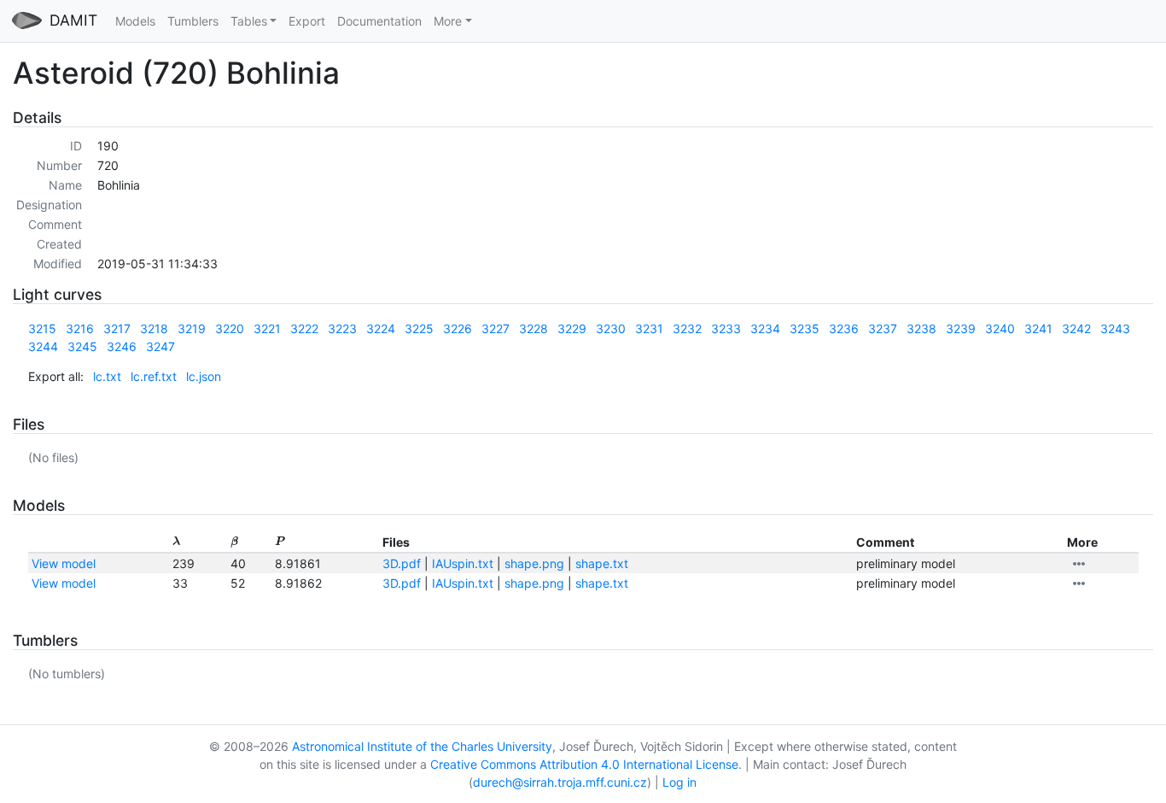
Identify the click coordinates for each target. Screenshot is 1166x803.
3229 (571, 328)
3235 (804, 328)
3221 (267, 328)
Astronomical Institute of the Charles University (422, 746)
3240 (1000, 328)
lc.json (203, 376)
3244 (43, 346)
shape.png (534, 563)
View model (64, 563)
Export (307, 21)
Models (135, 21)
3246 (122, 346)
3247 (160, 346)
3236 (844, 328)
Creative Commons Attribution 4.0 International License (584, 764)
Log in (679, 782)
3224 (380, 328)
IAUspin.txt (462, 563)
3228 (533, 328)
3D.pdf (401, 563)
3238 (921, 328)
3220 (229, 328)
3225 (419, 328)
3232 (687, 328)
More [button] (448, 21)
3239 (961, 328)
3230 (611, 328)
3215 (42, 328)
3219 (192, 328)
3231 (649, 328)
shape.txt (601, 563)
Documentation (379, 21)
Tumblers (193, 21)
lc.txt (107, 376)
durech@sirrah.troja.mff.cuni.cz (560, 782)
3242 (1076, 328)
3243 (1115, 328)
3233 (726, 328)
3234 (765, 328)
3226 (457, 328)
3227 (495, 328)
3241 (1038, 328)
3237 (882, 328)
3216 (80, 328)
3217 (117, 328)
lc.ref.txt (154, 376)
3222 (304, 328)
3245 (82, 346)
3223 (342, 328)
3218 (154, 328)
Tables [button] (248, 21)
